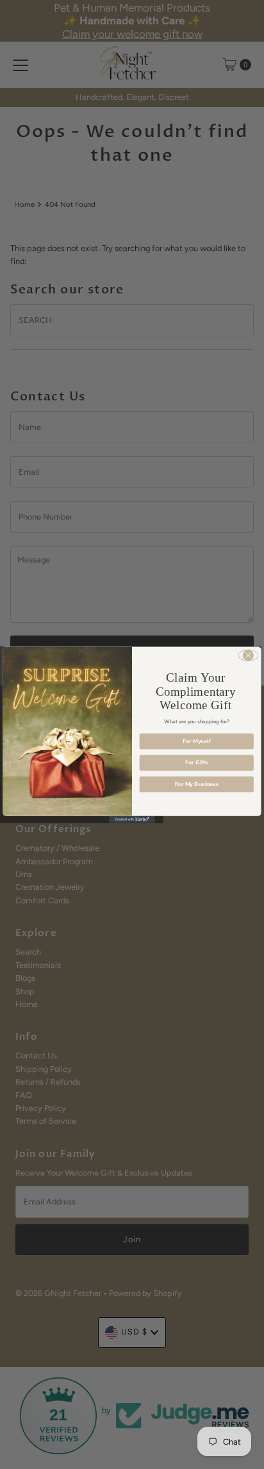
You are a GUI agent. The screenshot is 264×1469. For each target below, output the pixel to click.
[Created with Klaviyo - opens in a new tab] (132, 819)
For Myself (197, 740)
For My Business (197, 783)
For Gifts (196, 762)
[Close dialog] (248, 655)
